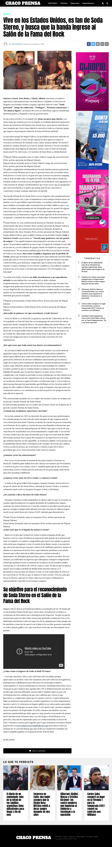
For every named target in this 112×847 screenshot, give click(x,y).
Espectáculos (88, 3)
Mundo (77, 10)
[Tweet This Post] (93, 44)
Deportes (75, 3)
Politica (63, 3)
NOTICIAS (52, 3)
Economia (67, 10)
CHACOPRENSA (17, 44)
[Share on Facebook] (89, 44)
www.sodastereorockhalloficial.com (32, 725)
